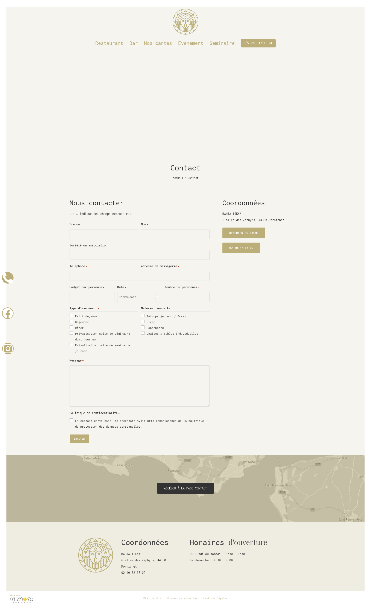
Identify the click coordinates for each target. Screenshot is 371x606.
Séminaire (222, 43)
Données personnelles (182, 598)
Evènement (190, 43)
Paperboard (155, 328)
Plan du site (152, 598)
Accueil (178, 177)
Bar (133, 43)
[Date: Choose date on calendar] (156, 296)
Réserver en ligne (258, 43)
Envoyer (79, 438)
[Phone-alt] (8, 278)
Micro (151, 322)
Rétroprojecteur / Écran (166, 316)
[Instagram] (8, 348)
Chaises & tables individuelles (172, 333)
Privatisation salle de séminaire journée (102, 348)
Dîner (79, 328)
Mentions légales (216, 598)
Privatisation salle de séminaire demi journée (102, 336)
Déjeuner (82, 322)
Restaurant (109, 43)
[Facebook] (8, 313)
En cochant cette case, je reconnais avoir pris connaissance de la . (139, 423)
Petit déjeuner (87, 316)
